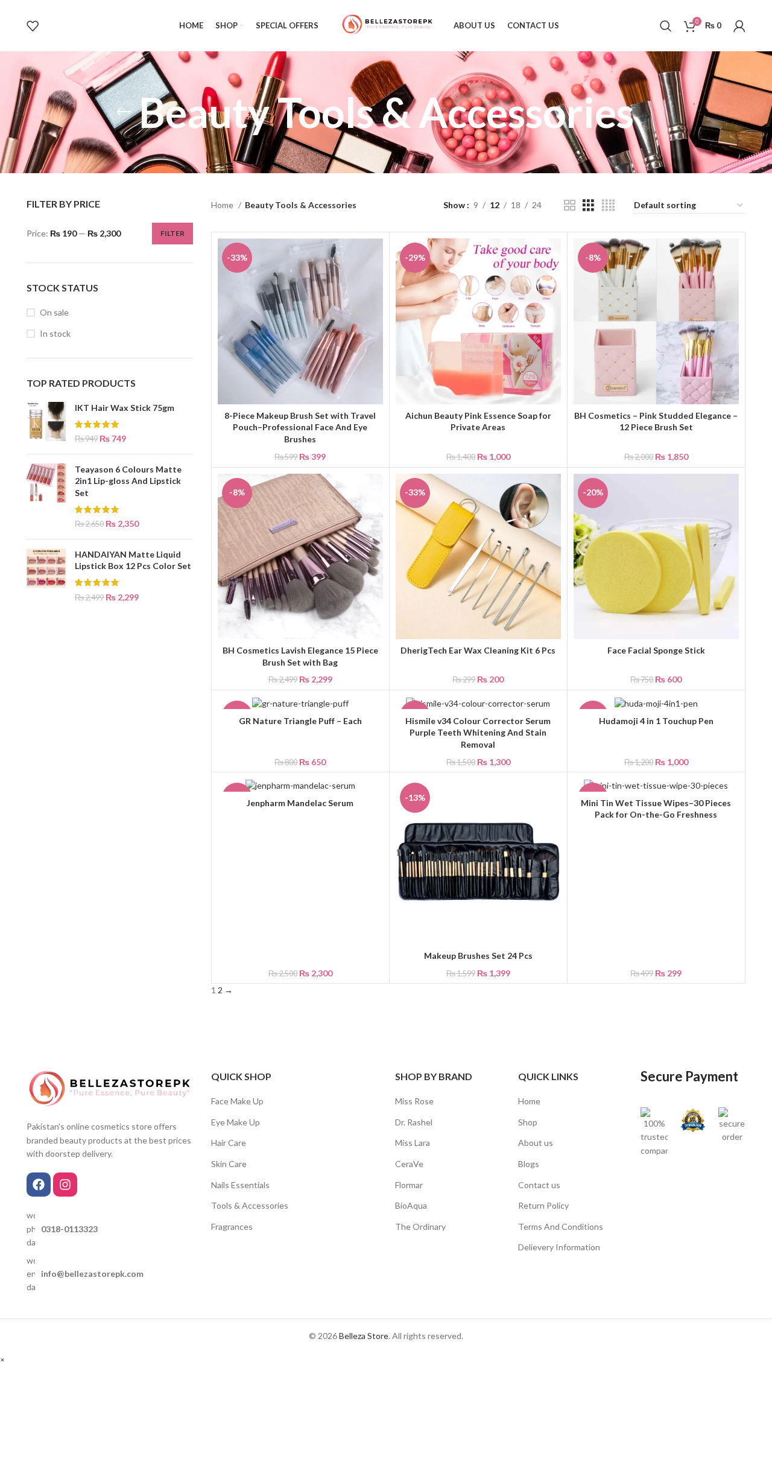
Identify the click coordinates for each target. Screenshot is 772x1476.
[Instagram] (65, 1184)
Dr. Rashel (413, 1122)
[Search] (666, 26)
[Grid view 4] (608, 205)
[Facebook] (39, 1184)
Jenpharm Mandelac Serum (300, 803)
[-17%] (656, 702)
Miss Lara (412, 1142)
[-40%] (656, 784)
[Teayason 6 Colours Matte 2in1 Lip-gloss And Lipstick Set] (46, 496)
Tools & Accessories (249, 1205)
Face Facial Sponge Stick (656, 650)
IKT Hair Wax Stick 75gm (124, 407)
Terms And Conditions (560, 1226)
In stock (55, 333)
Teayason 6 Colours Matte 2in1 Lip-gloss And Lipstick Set (128, 481)
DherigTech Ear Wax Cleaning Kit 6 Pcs (477, 650)
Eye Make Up (235, 1122)
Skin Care (229, 1164)
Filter (172, 233)
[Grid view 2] (569, 205)
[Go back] (124, 112)
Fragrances (232, 1226)
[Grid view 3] (588, 205)
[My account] (739, 26)
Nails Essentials (240, 1185)
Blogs (528, 1164)
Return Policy (543, 1205)
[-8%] (300, 784)
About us (535, 1142)
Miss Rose (414, 1101)
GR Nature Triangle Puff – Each (300, 721)
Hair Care (228, 1142)
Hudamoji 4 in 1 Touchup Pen (656, 721)
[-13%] (478, 702)
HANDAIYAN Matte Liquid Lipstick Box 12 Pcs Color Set (133, 560)
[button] (2, 1359)
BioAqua (411, 1205)
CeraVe (409, 1164)
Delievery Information (559, 1247)
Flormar (409, 1185)
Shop (527, 1122)
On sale (54, 312)
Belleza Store (363, 1336)
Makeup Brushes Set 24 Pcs (478, 955)
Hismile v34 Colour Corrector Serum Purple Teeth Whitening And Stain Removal (478, 732)
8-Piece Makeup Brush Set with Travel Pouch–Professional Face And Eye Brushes (300, 427)
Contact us (539, 1185)
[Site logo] (386, 24)
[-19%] (300, 702)
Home (223, 205)
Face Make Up (237, 1101)
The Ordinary (420, 1226)
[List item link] (110, 1229)
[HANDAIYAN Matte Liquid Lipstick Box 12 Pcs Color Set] (46, 576)
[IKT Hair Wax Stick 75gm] (46, 423)
